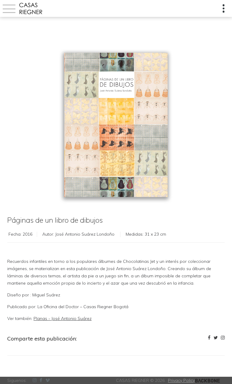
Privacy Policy (181, 380)
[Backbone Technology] (207, 380)
